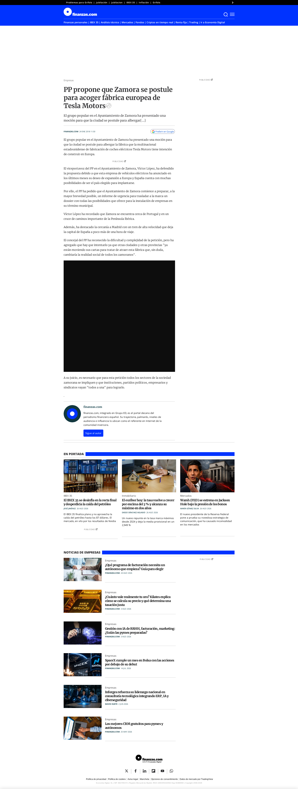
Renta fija (181, 22)
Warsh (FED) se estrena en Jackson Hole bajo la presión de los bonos (205, 502)
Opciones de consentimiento (164, 779)
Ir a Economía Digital (213, 22)
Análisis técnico (110, 22)
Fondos (140, 22)
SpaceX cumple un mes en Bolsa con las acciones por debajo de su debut (139, 662)
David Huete (111, 704)
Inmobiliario (129, 495)
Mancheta (144, 779)
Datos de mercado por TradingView (196, 779)
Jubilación (101, 2)
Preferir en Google (164, 131)
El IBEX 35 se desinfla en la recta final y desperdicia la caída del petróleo (90, 502)
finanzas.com (71, 131)
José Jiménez (70, 508)
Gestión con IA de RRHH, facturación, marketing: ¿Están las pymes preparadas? (140, 631)
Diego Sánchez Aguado (133, 512)
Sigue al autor (93, 433)
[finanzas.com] (149, 759)
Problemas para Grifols (79, 2)
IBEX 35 (130, 2)
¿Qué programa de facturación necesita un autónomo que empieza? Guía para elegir (135, 567)
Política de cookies (117, 779)
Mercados (127, 22)
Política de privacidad (96, 779)
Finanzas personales (75, 22)
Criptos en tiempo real (160, 22)
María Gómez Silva (189, 508)
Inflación (144, 2)
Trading (193, 22)
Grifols (156, 2)
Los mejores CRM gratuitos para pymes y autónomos (134, 726)
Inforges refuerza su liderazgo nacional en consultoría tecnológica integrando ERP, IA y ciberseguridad (137, 696)
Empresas (69, 80)
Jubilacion (117, 2)
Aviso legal (133, 779)
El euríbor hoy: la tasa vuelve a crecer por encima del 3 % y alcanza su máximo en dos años (148, 504)
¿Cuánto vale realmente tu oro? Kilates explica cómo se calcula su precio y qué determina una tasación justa (138, 601)
